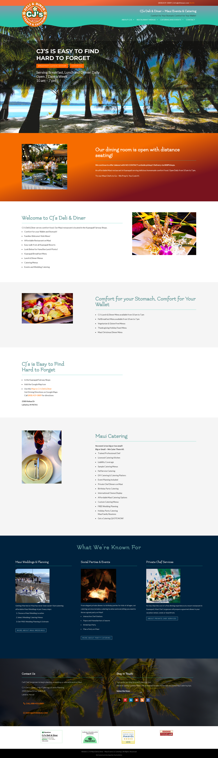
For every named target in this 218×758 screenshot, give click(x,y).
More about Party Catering (96, 638)
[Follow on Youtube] (136, 700)
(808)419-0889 (165, 3)
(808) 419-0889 (35, 395)
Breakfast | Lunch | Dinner (52, 66)
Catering (77, 66)
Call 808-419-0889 (35, 703)
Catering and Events (170, 20)
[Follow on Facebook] (148, 700)
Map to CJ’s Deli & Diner (41, 389)
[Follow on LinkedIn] (131, 700)
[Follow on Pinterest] (125, 700)
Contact (190, 20)
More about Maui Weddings (31, 630)
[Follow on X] (119, 700)
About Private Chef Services (162, 618)
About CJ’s (127, 20)
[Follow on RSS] (142, 700)
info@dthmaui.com (181, 3)
